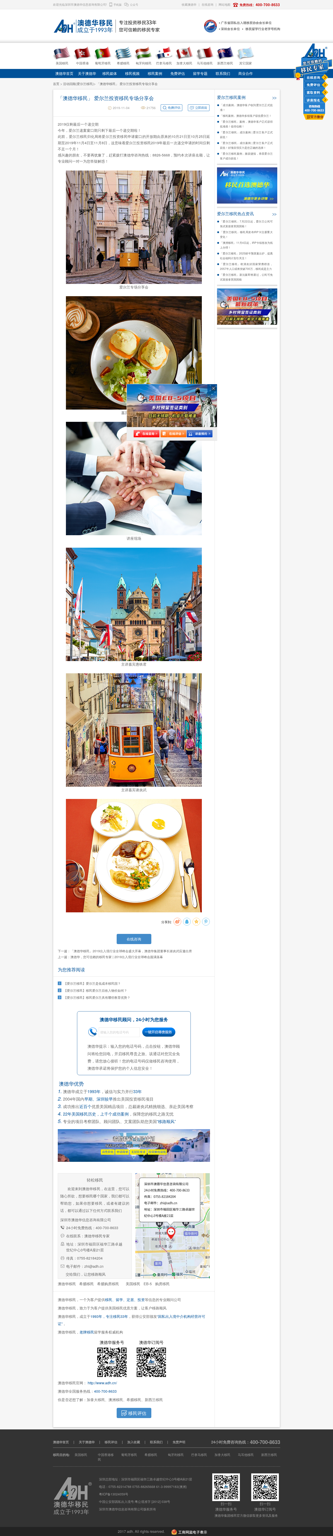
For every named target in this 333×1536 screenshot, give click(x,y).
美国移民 (133, 1283)
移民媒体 (109, 73)
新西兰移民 (269, 1454)
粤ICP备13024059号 (113, 1494)
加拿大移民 (222, 1454)
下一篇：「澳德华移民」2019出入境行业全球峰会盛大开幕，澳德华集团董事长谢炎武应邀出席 (125, 951)
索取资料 (313, 92)
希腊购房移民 (108, 1283)
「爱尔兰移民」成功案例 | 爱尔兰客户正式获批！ (246, 134)
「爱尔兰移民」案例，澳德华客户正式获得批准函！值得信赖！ (246, 124)
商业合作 (245, 73)
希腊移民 (86, 1283)
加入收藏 (133, 1442)
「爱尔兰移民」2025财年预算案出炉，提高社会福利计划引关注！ (246, 255)
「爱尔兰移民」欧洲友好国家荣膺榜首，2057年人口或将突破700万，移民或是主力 (246, 266)
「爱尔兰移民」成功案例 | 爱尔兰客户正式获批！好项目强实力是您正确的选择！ (246, 145)
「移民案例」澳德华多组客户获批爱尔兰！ (246, 115)
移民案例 (155, 73)
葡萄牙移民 (129, 1454)
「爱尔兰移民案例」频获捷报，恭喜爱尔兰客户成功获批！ (246, 155)
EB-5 (148, 1283)
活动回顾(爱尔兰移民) (78, 83)
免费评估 (313, 84)
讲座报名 (313, 100)
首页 (56, 83)
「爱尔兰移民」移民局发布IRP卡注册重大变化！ (246, 234)
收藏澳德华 (189, 4)
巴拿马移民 (199, 1454)
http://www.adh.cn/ (102, 1382)
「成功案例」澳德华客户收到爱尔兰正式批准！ (246, 107)
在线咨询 (313, 77)
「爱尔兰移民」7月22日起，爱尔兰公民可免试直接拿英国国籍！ (246, 223)
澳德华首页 (64, 73)
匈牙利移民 (176, 1454)
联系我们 (223, 73)
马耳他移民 (246, 1454)
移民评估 (111, 1442)
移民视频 (132, 73)
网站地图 (224, 4)
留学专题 (200, 73)
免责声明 (179, 1442)
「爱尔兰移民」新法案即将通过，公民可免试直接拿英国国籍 (246, 277)
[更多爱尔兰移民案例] (274, 96)
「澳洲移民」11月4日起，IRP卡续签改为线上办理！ (246, 245)
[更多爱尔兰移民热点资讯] (274, 213)
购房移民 (162, 1283)
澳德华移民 (67, 1283)
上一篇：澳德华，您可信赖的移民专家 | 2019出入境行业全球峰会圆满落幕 (110, 957)
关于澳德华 (87, 73)
